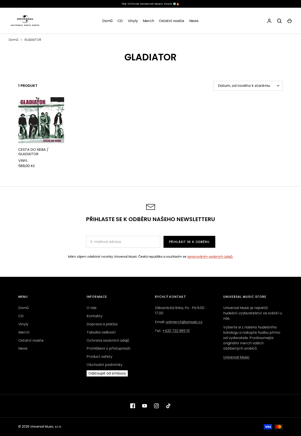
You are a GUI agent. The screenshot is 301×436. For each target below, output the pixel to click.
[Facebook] (132, 406)
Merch (148, 20)
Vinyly (133, 20)
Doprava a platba (102, 324)
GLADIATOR (32, 39)
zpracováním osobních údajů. (210, 256)
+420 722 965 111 (176, 330)
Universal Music (236, 357)
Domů (107, 20)
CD (120, 20)
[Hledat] (279, 21)
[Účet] (269, 21)
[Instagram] (156, 406)
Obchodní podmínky (105, 364)
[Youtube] (144, 406)
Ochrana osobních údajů (108, 340)
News (194, 20)
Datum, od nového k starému (244, 85)
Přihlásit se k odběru (189, 242)
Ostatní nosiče (171, 20)
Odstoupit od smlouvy (107, 373)
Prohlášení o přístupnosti (108, 348)
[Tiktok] (168, 406)
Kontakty (94, 316)
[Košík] (289, 21)
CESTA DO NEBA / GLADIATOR (33, 152)
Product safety (99, 356)
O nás (92, 307)
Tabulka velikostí (101, 332)
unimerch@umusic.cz (184, 321)
